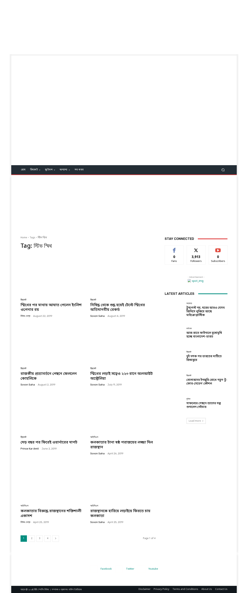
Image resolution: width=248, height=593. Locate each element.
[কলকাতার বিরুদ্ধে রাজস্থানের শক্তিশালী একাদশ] (53, 481)
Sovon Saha (97, 315)
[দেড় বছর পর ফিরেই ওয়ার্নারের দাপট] (53, 412)
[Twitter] (119, 569)
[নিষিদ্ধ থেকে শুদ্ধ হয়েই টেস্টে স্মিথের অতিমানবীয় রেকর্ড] (122, 275)
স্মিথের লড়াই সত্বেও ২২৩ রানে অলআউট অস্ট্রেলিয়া (121, 376)
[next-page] (55, 538)
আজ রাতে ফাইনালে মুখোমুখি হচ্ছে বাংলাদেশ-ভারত (204, 335)
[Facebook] (93, 569)
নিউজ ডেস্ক (25, 315)
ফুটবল (188, 399)
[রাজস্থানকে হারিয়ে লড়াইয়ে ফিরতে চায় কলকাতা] (122, 481)
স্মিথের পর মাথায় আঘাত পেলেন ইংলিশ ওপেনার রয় (51, 308)
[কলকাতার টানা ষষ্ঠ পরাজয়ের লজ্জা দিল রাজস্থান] (122, 412)
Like (174, 248)
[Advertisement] (116, 27)
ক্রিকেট (23, 299)
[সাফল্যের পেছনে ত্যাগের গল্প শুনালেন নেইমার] (174, 403)
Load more (195, 420)
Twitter (130, 569)
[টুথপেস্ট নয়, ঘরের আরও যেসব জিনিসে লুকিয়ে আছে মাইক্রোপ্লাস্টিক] (174, 309)
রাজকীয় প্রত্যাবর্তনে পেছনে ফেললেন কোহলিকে (49, 376)
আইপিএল (94, 437)
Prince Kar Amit (30, 448)
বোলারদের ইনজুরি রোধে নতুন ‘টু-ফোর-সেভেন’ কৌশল (206, 382)
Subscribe (218, 248)
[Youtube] (141, 569)
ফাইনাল (189, 328)
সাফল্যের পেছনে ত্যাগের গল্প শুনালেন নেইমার (203, 405)
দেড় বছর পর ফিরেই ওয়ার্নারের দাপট (49, 442)
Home (24, 237)
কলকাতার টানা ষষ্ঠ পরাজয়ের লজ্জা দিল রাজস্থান (121, 445)
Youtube (153, 569)
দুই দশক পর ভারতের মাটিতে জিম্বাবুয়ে (204, 358)
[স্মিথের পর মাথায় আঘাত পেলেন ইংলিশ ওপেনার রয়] (53, 275)
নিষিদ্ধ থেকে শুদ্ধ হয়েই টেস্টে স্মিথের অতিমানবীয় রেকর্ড (117, 308)
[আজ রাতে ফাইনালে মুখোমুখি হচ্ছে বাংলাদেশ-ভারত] (174, 333)
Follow (196, 248)
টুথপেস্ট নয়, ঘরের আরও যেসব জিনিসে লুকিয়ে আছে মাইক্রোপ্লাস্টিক (205, 311)
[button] (222, 169)
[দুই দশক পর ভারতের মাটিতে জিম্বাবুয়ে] (174, 356)
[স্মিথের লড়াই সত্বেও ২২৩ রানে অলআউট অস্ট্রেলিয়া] (122, 343)
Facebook (106, 569)
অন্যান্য (189, 303)
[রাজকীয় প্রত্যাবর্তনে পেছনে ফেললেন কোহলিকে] (53, 343)
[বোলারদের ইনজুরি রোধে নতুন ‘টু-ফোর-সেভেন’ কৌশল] (174, 380)
